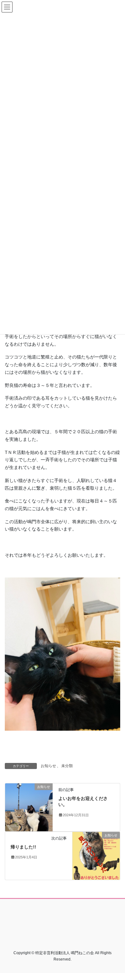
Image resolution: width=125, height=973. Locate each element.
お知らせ (48, 766)
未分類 (67, 766)
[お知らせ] (29, 806)
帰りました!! (23, 846)
